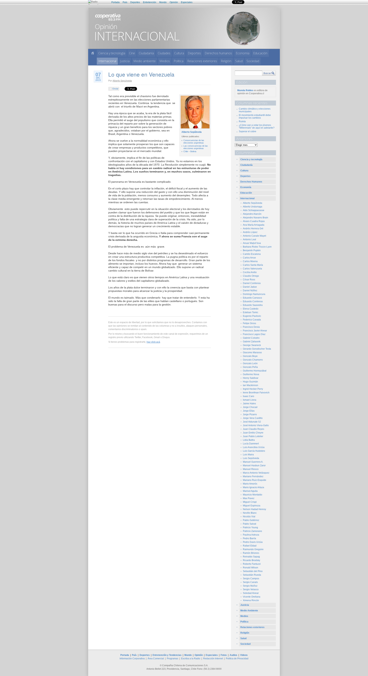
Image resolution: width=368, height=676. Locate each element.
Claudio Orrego (251, 276)
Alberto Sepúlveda (122, 80)
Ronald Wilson (250, 567)
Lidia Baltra (249, 440)
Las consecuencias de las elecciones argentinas (195, 147)
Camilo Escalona (252, 254)
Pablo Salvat (249, 523)
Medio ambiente (144, 61)
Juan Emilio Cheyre (253, 432)
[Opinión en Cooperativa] (184, 28)
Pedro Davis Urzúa (253, 542)
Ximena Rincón (251, 600)
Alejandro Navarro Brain (255, 217)
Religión (226, 61)
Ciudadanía (146, 53)
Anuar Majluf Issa (252, 243)
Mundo (163, 2)
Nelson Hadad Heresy (254, 509)
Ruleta (242, 121)
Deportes (135, 2)
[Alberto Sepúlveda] (195, 128)
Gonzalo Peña (250, 367)
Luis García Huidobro (254, 451)
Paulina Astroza (251, 534)
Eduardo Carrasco (252, 297)
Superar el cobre (247, 131)
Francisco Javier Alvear (255, 330)
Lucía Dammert (251, 443)
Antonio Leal (249, 239)
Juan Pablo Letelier (253, 436)
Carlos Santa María (253, 265)
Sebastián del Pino (253, 571)
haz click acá (153, 342)
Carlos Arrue (249, 257)
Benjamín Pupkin (252, 250)
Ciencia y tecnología (111, 53)
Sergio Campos (251, 578)
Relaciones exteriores (202, 61)
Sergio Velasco (251, 589)
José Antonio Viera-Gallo (256, 425)
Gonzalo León (250, 363)
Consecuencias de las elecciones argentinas (193, 141)
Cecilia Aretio (250, 272)
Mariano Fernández (253, 476)
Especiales (186, 2)
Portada (115, 2)
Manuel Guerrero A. (253, 462)
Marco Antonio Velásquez (256, 472)
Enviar (115, 88)
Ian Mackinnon (250, 385)
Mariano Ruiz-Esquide (254, 480)
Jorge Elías (249, 410)
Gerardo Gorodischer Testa (257, 348)
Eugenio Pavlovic (252, 316)
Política (178, 61)
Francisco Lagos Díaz (254, 334)
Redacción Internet (213, 658)
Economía (242, 53)
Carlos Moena (250, 261)
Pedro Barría (249, 538)
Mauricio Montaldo (252, 494)
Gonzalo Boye (250, 356)
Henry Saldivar (250, 378)
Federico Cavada (252, 319)
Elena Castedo (250, 308)
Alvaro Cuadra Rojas (254, 221)
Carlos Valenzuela (252, 268)
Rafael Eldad (249, 545)
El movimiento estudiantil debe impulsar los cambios (255, 116)
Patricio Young (250, 527)
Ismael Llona (249, 400)
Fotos (224, 655)
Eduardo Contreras (253, 301)
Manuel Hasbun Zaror (254, 465)
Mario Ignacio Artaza (253, 487)
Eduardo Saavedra (253, 305)
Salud (239, 61)
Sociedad (252, 61)
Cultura (179, 53)
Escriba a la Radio (190, 658)
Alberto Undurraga (252, 206)
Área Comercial (156, 658)
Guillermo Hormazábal (254, 370)
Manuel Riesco (251, 469)
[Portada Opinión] (92, 53)
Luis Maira (248, 454)
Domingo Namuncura (254, 294)
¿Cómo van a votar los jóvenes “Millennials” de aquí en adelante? (256, 126)
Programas (172, 658)
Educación (260, 53)
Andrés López (250, 232)
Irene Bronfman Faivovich (256, 392)
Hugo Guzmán (250, 381)
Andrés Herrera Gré (253, 228)
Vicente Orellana (251, 596)
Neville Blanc (250, 513)
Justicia (125, 61)
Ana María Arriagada (253, 225)
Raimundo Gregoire (253, 549)
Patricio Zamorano (252, 531)
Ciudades (164, 53)
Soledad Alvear (251, 593)
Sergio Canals (250, 582)
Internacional (107, 61)
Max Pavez (248, 498)
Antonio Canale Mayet (254, 235)
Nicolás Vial (249, 516)
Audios (233, 655)
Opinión (174, 2)
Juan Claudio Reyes (253, 429)
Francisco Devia (251, 327)
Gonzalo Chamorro (253, 359)
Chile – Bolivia (189, 151)
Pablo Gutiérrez (251, 520)
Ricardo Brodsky (251, 560)
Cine (132, 53)
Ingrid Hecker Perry (253, 389)
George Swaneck (252, 345)
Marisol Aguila (250, 491)
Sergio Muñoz (250, 585)
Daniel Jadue (250, 287)
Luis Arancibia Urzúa (253, 447)
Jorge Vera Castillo (253, 418)
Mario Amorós (250, 483)
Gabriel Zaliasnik (251, 341)
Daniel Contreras (252, 283)
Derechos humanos (218, 53)
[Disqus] (159, 406)
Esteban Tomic (250, 312)
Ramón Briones (251, 553)
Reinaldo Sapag (251, 556)
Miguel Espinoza (251, 505)
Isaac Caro (248, 396)
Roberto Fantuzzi (252, 564)
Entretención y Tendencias (167, 655)
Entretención (149, 2)
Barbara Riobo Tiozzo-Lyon (257, 246)
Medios (164, 61)
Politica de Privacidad (237, 658)
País (125, 2)
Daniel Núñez (250, 290)
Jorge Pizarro (250, 414)
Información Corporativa (132, 658)
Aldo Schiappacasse (253, 210)
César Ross (249, 279)
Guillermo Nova (251, 374)
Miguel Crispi (250, 502)
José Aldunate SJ (252, 421)
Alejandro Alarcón (252, 214)
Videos (244, 655)
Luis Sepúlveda (251, 458)
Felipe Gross (249, 323)
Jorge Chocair (250, 407)
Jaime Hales (249, 403)
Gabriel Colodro (251, 338)
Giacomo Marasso (252, 352)
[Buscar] (269, 73)
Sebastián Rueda (252, 575)
